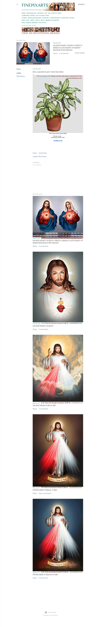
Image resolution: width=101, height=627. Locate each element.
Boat (47, 15)
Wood (32, 20)
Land (23, 22)
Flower (24, 18)
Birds (59, 13)
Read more (80, 53)
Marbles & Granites (52, 20)
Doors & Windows (32, 22)
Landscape (64, 18)
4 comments (64, 53)
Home (23, 13)
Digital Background (34, 18)
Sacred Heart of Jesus (43, 326)
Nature (71, 18)
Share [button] (55, 53)
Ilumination (25, 15)
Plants (37, 20)
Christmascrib (55, 18)
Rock (23, 20)
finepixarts (35, 5)
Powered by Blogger (51, 612)
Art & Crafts (52, 13)
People (32, 15)
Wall (27, 20)
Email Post (43, 153)
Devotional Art (31, 13)
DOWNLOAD (58, 141)
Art (46, 13)
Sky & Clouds (40, 15)
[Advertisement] (58, 179)
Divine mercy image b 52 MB (45, 574)
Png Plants (42, 22)
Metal (43, 20)
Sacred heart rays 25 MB (44, 405)
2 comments (43, 329)
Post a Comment (37, 164)
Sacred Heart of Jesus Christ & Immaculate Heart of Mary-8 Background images (67, 47)
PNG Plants (20, 76)
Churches (45, 18)
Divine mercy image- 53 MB (45, 490)
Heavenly (40, 13)
